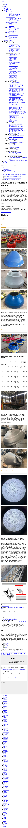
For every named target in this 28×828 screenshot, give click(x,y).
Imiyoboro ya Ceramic (14, 39)
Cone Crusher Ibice (10, 17)
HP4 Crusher (12, 64)
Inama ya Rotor (12, 33)
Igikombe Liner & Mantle (15, 18)
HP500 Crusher (12, 59)
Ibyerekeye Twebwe (8, 8)
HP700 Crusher (12, 60)
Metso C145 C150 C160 (14, 49)
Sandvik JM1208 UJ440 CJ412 (16, 98)
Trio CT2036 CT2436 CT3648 (16, 126)
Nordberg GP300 (13, 73)
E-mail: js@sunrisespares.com (10, 619)
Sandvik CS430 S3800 (14, 86)
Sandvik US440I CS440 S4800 (16, 88)
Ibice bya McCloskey (14, 144)
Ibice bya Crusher (10, 11)
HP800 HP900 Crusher (14, 62)
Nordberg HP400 (13, 58)
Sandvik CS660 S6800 (14, 91)
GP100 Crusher (12, 67)
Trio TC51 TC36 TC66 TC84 (16, 124)
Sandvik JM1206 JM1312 (15, 97)
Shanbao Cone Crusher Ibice (15, 152)
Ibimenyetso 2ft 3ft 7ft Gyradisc (16, 135)
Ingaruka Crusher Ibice (11, 22)
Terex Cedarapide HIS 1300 (15, 110)
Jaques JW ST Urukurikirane (15, 119)
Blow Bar (11, 26)
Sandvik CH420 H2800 (14, 82)
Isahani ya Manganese (6, 652)
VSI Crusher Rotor (13, 35)
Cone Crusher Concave (16, 652)
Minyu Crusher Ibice (14, 150)
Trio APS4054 (12, 131)
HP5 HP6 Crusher (13, 66)
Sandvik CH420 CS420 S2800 (16, 84)
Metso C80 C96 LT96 (14, 45)
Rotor (10, 24)
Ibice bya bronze (13, 19)
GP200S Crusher (13, 72)
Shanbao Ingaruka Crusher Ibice (16, 153)
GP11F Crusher (12, 69)
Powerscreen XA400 (14, 115)
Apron (10, 23)
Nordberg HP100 (13, 54)
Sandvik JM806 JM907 (14, 94)
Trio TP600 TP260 (13, 125)
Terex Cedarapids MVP (14, 108)
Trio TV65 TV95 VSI (14, 133)
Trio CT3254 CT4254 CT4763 (16, 129)
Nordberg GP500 (13, 76)
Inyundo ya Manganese (14, 29)
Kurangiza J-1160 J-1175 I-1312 (16, 117)
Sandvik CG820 (13, 104)
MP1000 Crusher (13, 80)
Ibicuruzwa (6, 10)
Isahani (10, 13)
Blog (4, 161)
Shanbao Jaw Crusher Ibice (15, 155)
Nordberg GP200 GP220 (15, 71)
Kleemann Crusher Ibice (14, 147)
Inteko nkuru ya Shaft (14, 20)
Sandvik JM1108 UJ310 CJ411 (16, 95)
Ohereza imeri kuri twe (6, 212)
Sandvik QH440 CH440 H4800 (16, 89)
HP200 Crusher (12, 55)
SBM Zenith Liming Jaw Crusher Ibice (18, 160)
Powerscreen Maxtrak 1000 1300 (16, 113)
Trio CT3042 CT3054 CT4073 (16, 128)
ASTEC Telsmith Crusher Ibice (16, 142)
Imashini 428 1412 (13, 116)
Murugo (5, 6)
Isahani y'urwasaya (8, 653)
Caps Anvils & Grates (14, 28)
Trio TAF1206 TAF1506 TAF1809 (17, 130)
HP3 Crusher (12, 63)
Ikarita (18, 650)
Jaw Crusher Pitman (13, 15)
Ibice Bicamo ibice (10, 27)
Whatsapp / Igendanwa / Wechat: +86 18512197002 (15, 621)
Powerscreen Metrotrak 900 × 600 (17, 111)
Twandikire (6, 162)
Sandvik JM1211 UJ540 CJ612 (16, 99)
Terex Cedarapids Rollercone (15, 107)
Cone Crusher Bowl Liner (19, 653)
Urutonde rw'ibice (7, 40)
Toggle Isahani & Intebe (14, 14)
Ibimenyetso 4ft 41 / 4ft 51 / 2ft (16, 137)
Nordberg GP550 (13, 77)
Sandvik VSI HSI (13, 139)
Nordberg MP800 (13, 79)
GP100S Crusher (13, 68)
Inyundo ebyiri (12, 31)
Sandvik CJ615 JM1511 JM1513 (16, 100)
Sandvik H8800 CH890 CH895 (16, 93)
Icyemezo (8, 9)
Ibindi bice (8, 36)
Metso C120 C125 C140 (14, 48)
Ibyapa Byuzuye (13, 37)
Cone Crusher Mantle (5, 654)
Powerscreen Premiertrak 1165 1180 (17, 112)
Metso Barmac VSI (13, 44)
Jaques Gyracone (13, 120)
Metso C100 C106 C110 (14, 46)
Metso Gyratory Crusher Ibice (16, 51)
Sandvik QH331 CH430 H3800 (16, 85)
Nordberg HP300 (13, 57)
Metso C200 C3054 (13, 50)
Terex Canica (12, 121)
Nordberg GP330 (13, 75)
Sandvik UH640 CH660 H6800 (16, 90)
